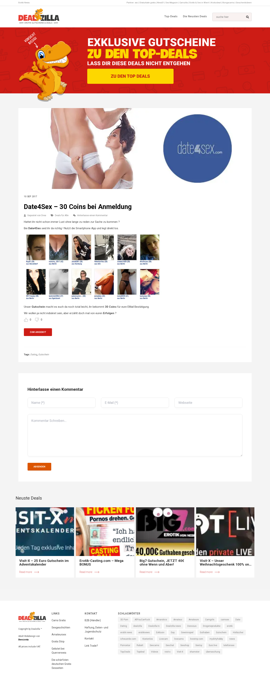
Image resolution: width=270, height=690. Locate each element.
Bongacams (228, 2)
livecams (179, 639)
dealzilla (137, 626)
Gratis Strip (58, 641)
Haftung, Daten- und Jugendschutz (96, 629)
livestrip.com (196, 639)
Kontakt (89, 638)
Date (237, 619)
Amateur (177, 619)
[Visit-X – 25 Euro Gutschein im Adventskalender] (45, 531)
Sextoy (198, 645)
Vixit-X (180, 651)
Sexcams (154, 645)
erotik (230, 626)
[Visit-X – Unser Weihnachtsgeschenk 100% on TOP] (225, 531)
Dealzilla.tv (154, 626)
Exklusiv (160, 632)
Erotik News (24, 2)
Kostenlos (148, 639)
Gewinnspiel (187, 632)
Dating (33, 354)
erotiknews (144, 632)
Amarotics (161, 619)
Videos (154, 651)
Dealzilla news (173, 626)
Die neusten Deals (195, 16)
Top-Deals (170, 16)
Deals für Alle (62, 215)
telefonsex (229, 645)
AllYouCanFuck (142, 619)
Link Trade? (91, 645)
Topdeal (141, 651)
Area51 (160, 2)
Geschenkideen (244, 2)
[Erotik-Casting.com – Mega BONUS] (105, 531)
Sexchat (170, 645)
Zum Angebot (38, 332)
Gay (173, 632)
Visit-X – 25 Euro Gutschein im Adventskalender (44, 562)
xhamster (194, 651)
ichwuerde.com (128, 639)
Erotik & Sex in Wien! (199, 2)
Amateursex (59, 634)
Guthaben (205, 632)
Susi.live (213, 645)
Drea (43, 215)
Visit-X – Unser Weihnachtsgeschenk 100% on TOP (224, 562)
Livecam (163, 639)
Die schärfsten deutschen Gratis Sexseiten (61, 664)
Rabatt (140, 645)
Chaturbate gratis (147, 2)
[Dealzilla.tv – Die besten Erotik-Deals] (38, 17)
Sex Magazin (171, 2)
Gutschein (43, 354)
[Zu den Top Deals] (130, 76)
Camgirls (209, 619)
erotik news (126, 632)
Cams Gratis (59, 620)
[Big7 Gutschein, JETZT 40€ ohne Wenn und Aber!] (165, 531)
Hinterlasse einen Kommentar (92, 215)
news (232, 639)
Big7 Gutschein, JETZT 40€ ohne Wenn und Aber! (162, 562)
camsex (225, 619)
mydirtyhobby (216, 639)
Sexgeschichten (61, 627)
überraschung (213, 651)
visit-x (167, 651)
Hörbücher (238, 632)
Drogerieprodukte (211, 626)
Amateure (194, 619)
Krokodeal (216, 2)
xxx (136, 2)
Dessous (192, 626)
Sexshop (184, 645)
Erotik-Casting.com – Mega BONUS (101, 562)
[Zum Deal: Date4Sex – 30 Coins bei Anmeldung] (135, 148)
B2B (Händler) (93, 620)
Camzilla (183, 2)
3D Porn (124, 619)
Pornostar (125, 645)
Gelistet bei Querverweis (59, 650)
